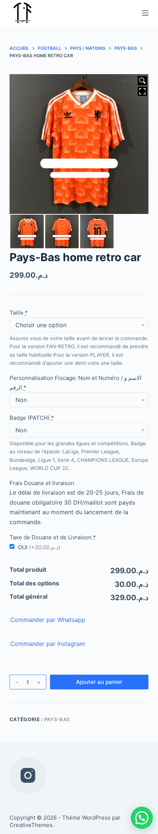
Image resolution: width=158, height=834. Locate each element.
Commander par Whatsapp (47, 619)
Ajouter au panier (99, 681)
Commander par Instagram (47, 643)
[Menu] (145, 13)
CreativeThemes (31, 824)
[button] (142, 818)
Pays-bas (57, 719)
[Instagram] (28, 775)
